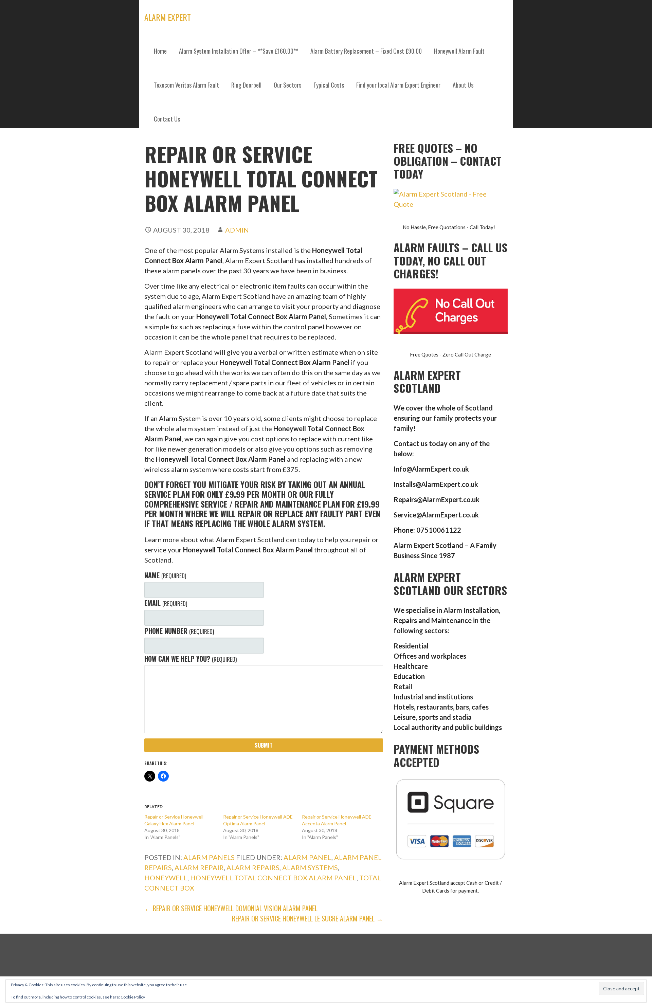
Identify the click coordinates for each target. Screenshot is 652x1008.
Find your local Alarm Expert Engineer (398, 84)
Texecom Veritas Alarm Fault (186, 84)
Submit (264, 745)
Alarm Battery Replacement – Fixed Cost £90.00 (366, 51)
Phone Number (179, 631)
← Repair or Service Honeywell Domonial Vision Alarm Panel (231, 908)
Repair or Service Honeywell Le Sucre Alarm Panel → (307, 918)
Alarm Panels (209, 857)
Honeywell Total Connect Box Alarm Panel (273, 878)
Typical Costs (328, 84)
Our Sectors (287, 84)
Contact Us (167, 118)
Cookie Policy (133, 997)
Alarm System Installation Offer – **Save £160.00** (238, 51)
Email (165, 603)
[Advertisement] (326, 186)
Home (160, 51)
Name (165, 575)
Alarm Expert (167, 17)
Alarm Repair (199, 867)
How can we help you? (190, 659)
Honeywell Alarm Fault (459, 51)
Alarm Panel (307, 857)
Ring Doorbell (246, 84)
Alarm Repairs (253, 867)
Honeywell (165, 878)
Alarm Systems (310, 867)
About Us (463, 84)
